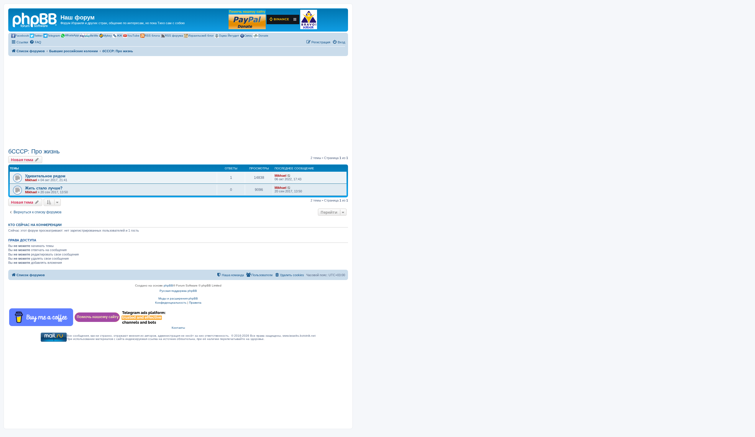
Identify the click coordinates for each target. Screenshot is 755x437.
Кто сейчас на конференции (35, 225)
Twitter (38, 35)
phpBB (168, 285)
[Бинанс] (283, 19)
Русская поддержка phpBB (178, 290)
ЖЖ (119, 35)
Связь (248, 35)
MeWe (94, 35)
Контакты (178, 327)
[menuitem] (35, 42)
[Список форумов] (35, 19)
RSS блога (152, 35)
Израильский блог (201, 35)
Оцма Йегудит (229, 35)
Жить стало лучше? (44, 188)
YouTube (133, 35)
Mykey (107, 35)
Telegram (53, 35)
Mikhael (31, 180)
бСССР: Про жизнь (34, 151)
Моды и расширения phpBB (178, 298)
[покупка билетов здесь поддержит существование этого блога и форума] (308, 19)
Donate (263, 35)
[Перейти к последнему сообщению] (289, 175)
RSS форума (174, 35)
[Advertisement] (178, 102)
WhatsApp (72, 35)
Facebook (22, 35)
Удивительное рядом (45, 176)
